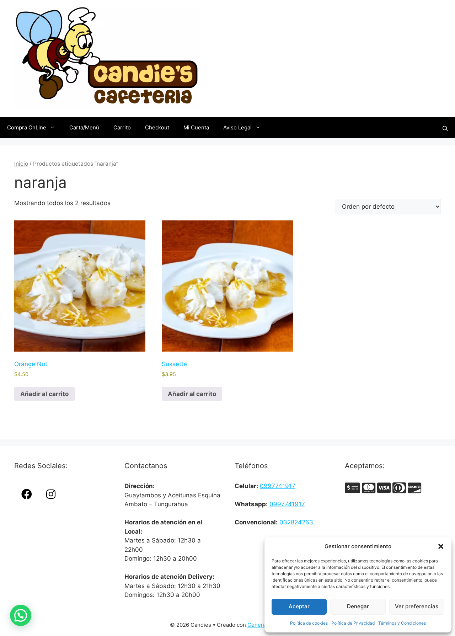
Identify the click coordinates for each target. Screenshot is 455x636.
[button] (440, 546)
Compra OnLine (26, 127)
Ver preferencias (416, 606)
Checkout (157, 127)
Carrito (122, 127)
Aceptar (299, 606)
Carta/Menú (84, 127)
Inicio (21, 163)
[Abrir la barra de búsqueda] (445, 127)
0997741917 (277, 486)
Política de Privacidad (353, 623)
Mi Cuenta (196, 127)
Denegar (358, 606)
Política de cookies (309, 623)
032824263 (296, 522)
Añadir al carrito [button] (44, 393)
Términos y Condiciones (402, 623)
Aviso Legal (237, 127)
